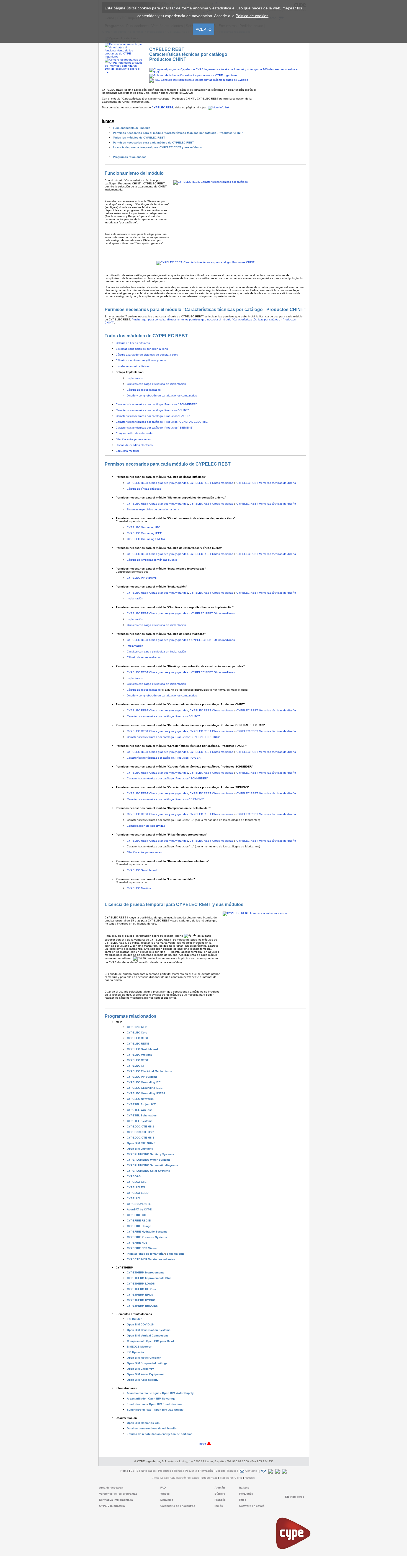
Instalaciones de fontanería (145, 1253)
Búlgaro (220, 1493)
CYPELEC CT (136, 1065)
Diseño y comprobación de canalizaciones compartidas (162, 395)
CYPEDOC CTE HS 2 (140, 1132)
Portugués (246, 1493)
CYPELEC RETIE (138, 1043)
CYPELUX (133, 1198)
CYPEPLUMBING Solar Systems (148, 1170)
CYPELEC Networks (140, 1098)
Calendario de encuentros (177, 1505)
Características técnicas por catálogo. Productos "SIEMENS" (154, 427)
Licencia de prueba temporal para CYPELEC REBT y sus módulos (157, 147)
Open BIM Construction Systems (149, 1330)
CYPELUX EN (136, 1187)
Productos (164, 1470)
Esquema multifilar (127, 450)
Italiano (244, 1487)
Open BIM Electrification (165, 1404)
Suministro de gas (139, 1409)
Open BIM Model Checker (144, 1357)
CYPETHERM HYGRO (141, 1300)
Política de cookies (252, 16)
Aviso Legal (160, 1477)
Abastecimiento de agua (143, 1393)
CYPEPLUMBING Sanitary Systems (150, 1154)
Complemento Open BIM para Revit (150, 1341)
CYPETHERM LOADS (141, 1283)
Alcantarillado (136, 1398)
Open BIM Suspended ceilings (147, 1363)
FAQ (163, 1487)
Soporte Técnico (225, 1470)
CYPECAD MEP (137, 1026)
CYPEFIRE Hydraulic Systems (147, 1231)
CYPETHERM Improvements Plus (149, 1278)
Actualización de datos (184, 1477)
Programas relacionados (129, 156)
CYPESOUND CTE (139, 1203)
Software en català (251, 1505)
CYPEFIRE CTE (137, 1214)
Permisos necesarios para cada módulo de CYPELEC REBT (153, 142)
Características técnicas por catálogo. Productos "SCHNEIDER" (156, 404)
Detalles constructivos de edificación (152, 1428)
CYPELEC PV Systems (141, 577)
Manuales (166, 1499)
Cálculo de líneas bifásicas (133, 342)
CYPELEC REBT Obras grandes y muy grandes (157, 482)
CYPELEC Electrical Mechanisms (149, 1071)
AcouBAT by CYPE (139, 1209)
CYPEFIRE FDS (137, 1242)
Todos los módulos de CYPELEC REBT (139, 137)
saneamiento (175, 1253)
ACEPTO (204, 29)
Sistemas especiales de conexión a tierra (142, 348)
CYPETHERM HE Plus (141, 1289)
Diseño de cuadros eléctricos (134, 445)
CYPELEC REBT (162, 107)
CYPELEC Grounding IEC (143, 527)
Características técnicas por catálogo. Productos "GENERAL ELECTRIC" (162, 421)
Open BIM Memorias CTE (143, 1422)
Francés (220, 1499)
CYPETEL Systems (140, 1120)
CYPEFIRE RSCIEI (139, 1220)
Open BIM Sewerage (162, 1398)
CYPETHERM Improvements (145, 1272)
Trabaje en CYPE (231, 1477)
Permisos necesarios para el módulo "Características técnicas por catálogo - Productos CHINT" (178, 132)
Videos (165, 1493)
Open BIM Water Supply (178, 1393)
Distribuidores (294, 1496)
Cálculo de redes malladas (144, 389)
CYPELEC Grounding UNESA (146, 539)
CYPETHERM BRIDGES (142, 1305)
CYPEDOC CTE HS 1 (140, 1126)
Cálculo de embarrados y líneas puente (141, 360)
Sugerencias (209, 1477)
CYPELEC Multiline (139, 888)
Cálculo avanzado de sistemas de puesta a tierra (147, 354)
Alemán (220, 1487)
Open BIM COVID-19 (140, 1324)
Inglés (219, 1505)
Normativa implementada (116, 1499)
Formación (206, 1470)
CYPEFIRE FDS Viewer (142, 1248)
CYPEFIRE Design (139, 1226)
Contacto (251, 1470)
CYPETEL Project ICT (141, 1104)
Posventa (191, 1470)
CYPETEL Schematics (142, 1115)
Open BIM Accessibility (142, 1379)
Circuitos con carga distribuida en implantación (156, 383)
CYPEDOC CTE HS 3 (140, 1137)
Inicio (203, 1443)
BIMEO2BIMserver (139, 1346)
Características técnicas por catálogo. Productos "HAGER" (153, 415)
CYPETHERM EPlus (140, 1294)
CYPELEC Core (137, 1032)
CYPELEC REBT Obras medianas (211, 482)
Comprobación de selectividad (135, 433)
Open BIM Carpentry (140, 1368)
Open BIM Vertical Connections (148, 1335)
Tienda (178, 1470)
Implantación (135, 378)
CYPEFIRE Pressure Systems (147, 1237)
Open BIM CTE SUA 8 (141, 1143)
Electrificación (136, 1404)
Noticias (250, 1477)
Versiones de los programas (118, 1493)
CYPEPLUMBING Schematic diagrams (152, 1165)
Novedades (148, 1470)
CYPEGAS (134, 1176)
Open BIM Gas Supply (169, 1409)
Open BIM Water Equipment (145, 1374)
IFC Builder (134, 1318)
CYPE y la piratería (112, 1505)
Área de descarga (111, 1487)
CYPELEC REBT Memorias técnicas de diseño (266, 482)
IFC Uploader (135, 1352)
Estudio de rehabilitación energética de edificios (159, 1433)
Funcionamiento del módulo (131, 127)
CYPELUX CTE (136, 1181)
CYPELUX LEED (137, 1192)
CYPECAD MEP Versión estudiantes (151, 1259)
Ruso (242, 1499)
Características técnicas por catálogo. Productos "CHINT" (152, 410)
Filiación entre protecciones (133, 439)
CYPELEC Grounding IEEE (144, 533)
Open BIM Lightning (140, 1148)
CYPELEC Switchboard (142, 870)
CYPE (134, 1470)
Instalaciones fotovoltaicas (133, 366)
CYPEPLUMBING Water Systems (149, 1159)
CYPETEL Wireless (140, 1109)
